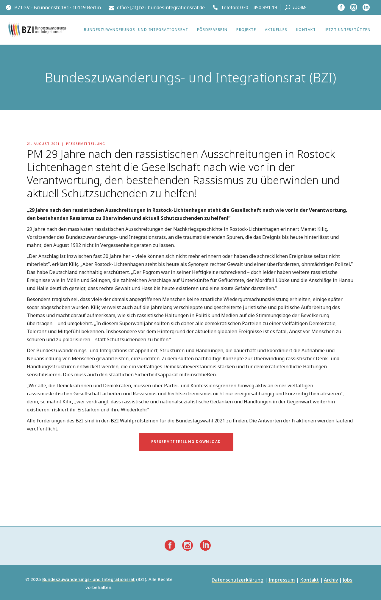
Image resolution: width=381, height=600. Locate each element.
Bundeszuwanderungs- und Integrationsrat (88, 579)
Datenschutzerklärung (237, 580)
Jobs (347, 580)
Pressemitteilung (85, 143)
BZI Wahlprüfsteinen (134, 420)
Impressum (281, 580)
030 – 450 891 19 (258, 7)
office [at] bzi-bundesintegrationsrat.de (161, 7)
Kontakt (309, 580)
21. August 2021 (43, 143)
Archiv (331, 580)
